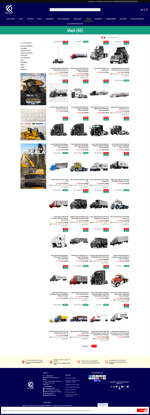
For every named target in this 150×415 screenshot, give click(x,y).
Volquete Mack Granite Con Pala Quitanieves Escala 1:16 (58, 332)
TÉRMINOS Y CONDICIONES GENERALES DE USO (72, 381)
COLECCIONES (10, 19)
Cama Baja (23, 48)
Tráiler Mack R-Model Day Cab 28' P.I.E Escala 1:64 (79, 293)
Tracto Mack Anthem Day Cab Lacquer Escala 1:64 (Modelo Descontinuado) (120, 145)
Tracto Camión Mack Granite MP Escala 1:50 (119, 217)
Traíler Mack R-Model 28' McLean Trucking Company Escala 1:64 (60, 218)
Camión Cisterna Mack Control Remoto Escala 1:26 (59, 107)
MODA (21, 19)
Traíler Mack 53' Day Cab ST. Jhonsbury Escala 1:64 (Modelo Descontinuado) (58, 294)
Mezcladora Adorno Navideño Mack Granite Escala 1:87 (59, 69)
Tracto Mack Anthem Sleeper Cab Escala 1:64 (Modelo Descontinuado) (59, 145)
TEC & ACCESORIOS (64, 19)
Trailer (22, 67)
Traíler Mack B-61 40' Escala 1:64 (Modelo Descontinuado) (99, 217)
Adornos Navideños (26, 46)
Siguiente (85, 346)
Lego (22, 60)
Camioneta (23, 55)
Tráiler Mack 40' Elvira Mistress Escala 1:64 (79, 332)
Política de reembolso (70, 392)
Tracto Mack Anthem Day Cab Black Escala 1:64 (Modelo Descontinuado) (100, 145)
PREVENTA (123, 19)
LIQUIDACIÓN (50, 19)
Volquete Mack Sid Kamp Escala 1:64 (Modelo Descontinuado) (99, 256)
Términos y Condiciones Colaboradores (71, 395)
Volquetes (23, 69)
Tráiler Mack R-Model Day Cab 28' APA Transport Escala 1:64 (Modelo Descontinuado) (100, 332)
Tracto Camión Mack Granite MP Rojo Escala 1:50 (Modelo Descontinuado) (119, 294)
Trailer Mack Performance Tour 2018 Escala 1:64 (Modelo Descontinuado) (99, 108)
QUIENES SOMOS (111, 19)
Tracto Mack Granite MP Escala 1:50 (79, 180)
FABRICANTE (78, 19)
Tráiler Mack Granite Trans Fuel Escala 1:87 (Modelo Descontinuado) (79, 69)
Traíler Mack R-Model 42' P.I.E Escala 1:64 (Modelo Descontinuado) (79, 257)
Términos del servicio (70, 389)
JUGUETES (30, 19)
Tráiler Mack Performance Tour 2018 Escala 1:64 (119, 107)
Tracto (22, 64)
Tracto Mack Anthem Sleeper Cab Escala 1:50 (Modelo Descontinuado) (59, 257)
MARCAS (88, 19)
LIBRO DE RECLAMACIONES (72, 387)
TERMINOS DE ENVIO (70, 378)
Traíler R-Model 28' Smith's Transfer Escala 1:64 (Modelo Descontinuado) (120, 257)
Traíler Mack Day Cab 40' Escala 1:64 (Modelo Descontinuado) (119, 180)
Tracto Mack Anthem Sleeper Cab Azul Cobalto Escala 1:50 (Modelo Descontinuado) (100, 294)
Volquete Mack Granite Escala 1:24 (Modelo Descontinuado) (120, 69)
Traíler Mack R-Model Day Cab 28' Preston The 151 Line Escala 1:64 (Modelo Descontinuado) (119, 332)
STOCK (40, 19)
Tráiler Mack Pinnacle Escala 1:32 (59, 180)
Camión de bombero (26, 53)
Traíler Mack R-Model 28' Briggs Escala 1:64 (99, 180)
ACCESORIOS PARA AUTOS (75, 24)
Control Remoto (25, 57)
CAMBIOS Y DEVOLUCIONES (72, 384)
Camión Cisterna (25, 50)
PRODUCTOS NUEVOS (137, 19)
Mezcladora (23, 62)
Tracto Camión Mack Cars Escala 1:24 (101, 69)
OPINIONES (98, 19)
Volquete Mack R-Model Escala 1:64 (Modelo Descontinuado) (79, 217)
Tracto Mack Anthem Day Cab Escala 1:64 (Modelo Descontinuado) (79, 108)
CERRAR (142, 410)
